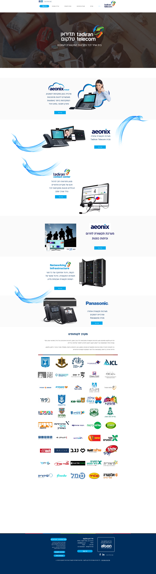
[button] (44, 6)
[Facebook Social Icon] (40, 1)
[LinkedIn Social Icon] (42, 1)
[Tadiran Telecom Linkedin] (103, 554)
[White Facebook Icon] (100, 554)
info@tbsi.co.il (82, 542)
